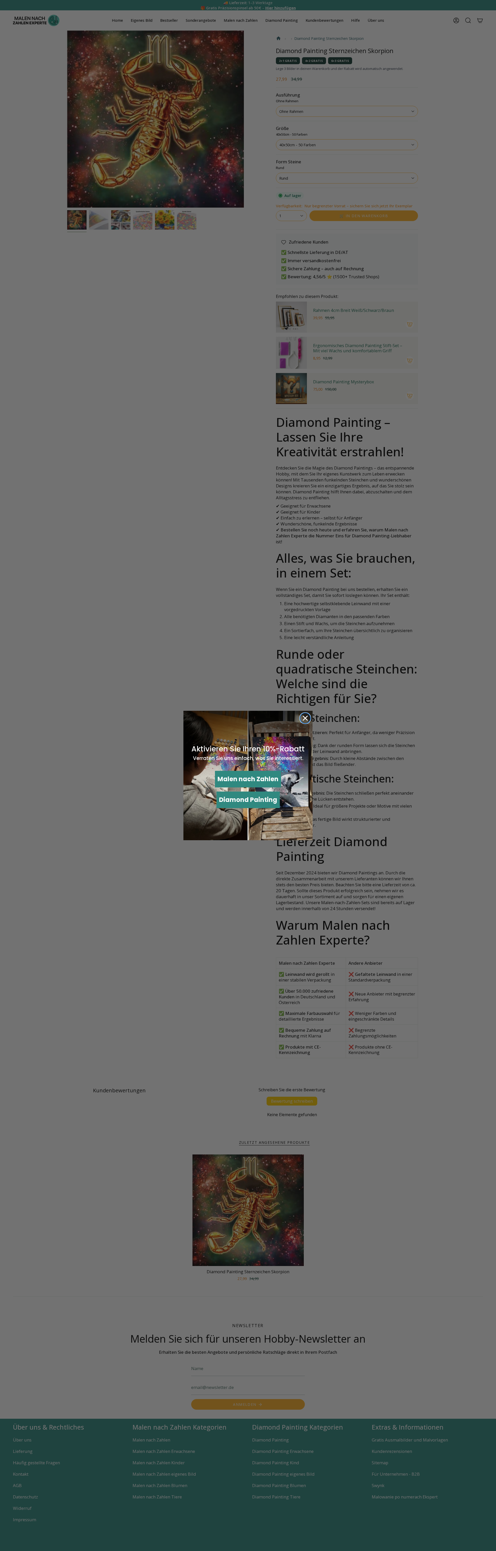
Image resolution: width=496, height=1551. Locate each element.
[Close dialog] (305, 718)
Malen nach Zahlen (248, 779)
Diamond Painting (248, 799)
